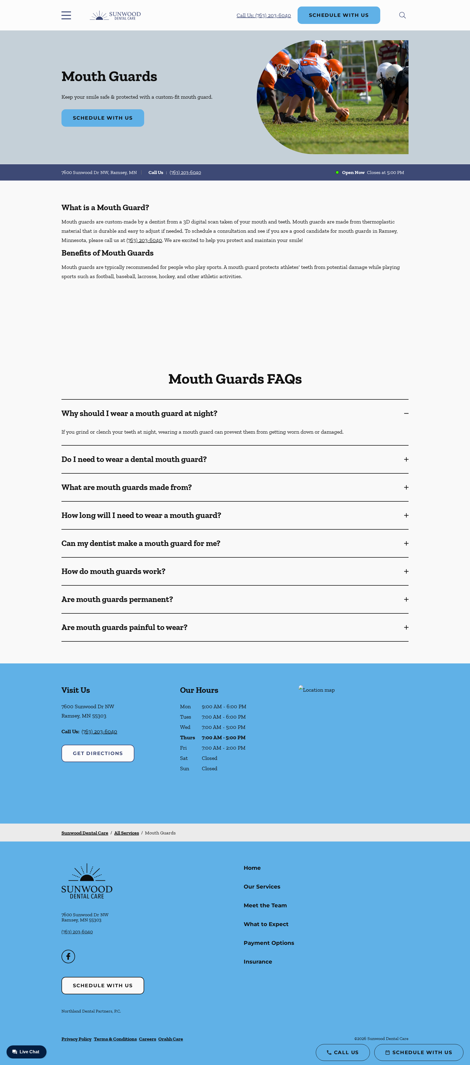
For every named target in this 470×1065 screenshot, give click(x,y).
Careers (147, 1039)
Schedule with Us (339, 15)
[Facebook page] (68, 956)
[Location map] (354, 743)
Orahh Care (170, 1039)
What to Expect (266, 924)
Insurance (258, 961)
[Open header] (67, 15)
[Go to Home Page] (115, 15)
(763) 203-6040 (185, 172)
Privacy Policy (76, 1039)
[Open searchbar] (403, 15)
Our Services (262, 886)
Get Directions (98, 753)
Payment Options (269, 943)
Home (252, 868)
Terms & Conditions (115, 1039)
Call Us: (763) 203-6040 (264, 15)
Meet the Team (265, 905)
